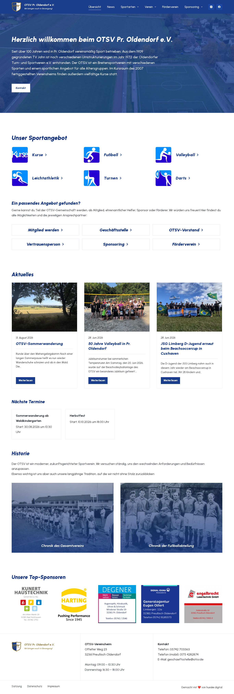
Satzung (17, 686)
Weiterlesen (27, 381)
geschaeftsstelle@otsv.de (185, 659)
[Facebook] (219, 7)
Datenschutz (34, 686)
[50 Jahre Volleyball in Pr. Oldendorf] (117, 307)
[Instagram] (211, 7)
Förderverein (170, 7)
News (111, 7)
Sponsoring (191, 7)
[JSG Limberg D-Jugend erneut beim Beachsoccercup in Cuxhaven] (189, 307)
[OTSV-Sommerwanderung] (44, 307)
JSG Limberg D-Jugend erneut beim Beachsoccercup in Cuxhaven (187, 348)
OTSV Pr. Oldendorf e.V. (39, 5)
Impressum (54, 686)
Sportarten (128, 7)
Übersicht (95, 7)
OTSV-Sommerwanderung (39, 343)
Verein (149, 7)
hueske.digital (214, 687)
